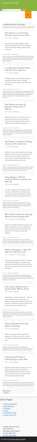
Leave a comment (7, 60)
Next (7, 393)
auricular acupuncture (8, 91)
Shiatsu (8, 59)
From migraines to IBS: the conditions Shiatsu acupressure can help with (18, 179)
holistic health (28, 92)
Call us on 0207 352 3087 (10, 3)
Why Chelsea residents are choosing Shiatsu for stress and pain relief (18, 215)
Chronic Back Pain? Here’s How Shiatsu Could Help (17, 325)
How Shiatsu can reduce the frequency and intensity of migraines (15, 106)
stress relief (29, 59)
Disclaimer (7, 408)
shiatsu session (18, 315)
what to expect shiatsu (18, 385)
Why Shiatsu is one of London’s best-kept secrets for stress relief (17, 34)
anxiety (4, 56)
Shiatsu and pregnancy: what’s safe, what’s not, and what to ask (18, 251)
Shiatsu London (22, 59)
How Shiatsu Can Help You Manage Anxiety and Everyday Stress (18, 142)
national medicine (25, 57)
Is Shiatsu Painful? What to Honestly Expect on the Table (16, 358)
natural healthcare (11, 94)
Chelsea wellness (18, 239)
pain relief (30, 348)
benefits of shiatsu (18, 91)
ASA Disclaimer (8, 406)
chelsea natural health (12, 56)
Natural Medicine (20, 94)
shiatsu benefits (24, 313)
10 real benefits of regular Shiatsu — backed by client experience (18, 69)
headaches (10, 204)
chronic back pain (23, 347)
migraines (11, 131)
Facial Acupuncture (19, 92)
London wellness (16, 57)
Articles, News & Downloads (11, 54)
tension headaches (27, 133)
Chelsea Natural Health (17, 439)
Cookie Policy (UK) (9, 415)
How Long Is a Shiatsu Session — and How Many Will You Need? (17, 288)
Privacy (5, 410)
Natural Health (6, 205)
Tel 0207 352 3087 (9, 435)
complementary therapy (23, 56)
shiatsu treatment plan (28, 315)
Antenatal (5, 275)
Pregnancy (5, 278)
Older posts (6, 390)
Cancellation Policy (9, 413)
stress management (7, 170)
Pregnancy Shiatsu (13, 278)
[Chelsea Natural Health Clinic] (12, 17)
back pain (5, 347)
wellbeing (23, 95)
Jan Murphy (9, 57)
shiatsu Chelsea (14, 59)
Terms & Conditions (10, 404)
